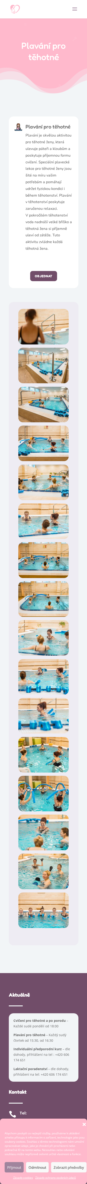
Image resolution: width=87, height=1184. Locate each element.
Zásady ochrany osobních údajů (55, 1178)
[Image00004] (43, 460)
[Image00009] (43, 654)
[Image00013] (43, 810)
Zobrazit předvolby (69, 1167)
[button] (84, 1124)
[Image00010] (43, 693)
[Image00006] (43, 538)
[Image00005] (43, 499)
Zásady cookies (23, 1178)
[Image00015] (43, 888)
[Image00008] (43, 615)
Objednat (43, 276)
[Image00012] (43, 771)
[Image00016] (43, 927)
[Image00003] (43, 421)
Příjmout (14, 1167)
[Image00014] (43, 849)
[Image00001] (43, 343)
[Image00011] (43, 732)
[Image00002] (43, 382)
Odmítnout (37, 1167)
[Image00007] (43, 577)
